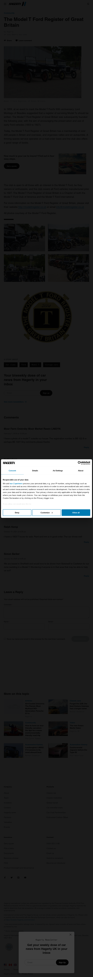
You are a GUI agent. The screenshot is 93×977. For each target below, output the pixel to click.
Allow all (76, 512)
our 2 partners (16, 483)
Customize (45, 512)
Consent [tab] (12, 470)
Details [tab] (35, 470)
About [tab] (80, 470)
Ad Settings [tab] (58, 470)
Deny (17, 512)
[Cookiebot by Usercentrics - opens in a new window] (79, 463)
